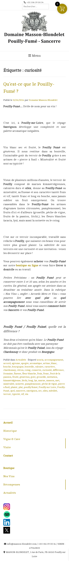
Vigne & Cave (11, 439)
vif (22, 394)
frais (39, 373)
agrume (16, 363)
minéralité (8, 384)
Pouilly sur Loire (47, 387)
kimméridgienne (12, 380)
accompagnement (54, 360)
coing (27, 370)
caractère (50, 366)
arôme (46, 363)
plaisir (14, 387)
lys (35, 380)
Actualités (21, 360)
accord (7, 363)
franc (46, 373)
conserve (36, 370)
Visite (7, 447)
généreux (24, 377)
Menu (36, 56)
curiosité (47, 370)
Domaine (8, 373)
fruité (15, 377)
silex (45, 390)
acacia (40, 360)
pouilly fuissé (31, 387)
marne (41, 380)
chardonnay (9, 370)
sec (40, 390)
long (30, 380)
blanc (54, 363)
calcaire (39, 366)
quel (12, 390)
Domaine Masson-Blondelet (43, 100)
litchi (24, 380)
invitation (52, 377)
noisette (19, 384)
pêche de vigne (49, 384)
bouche (7, 366)
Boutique (8, 468)
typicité (16, 394)
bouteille (29, 366)
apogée (25, 363)
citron (20, 370)
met (57, 380)
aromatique (36, 363)
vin (26, 394)
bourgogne (18, 366)
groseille (41, 377)
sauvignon (31, 390)
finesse (17, 373)
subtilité (53, 390)
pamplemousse (33, 384)
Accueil (8, 422)
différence (58, 370)
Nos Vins (8, 476)
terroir (7, 394)
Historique (10, 430)
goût (33, 377)
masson (50, 380)
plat (21, 387)
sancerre (20, 390)
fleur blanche (29, 373)
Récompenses (11, 484)
